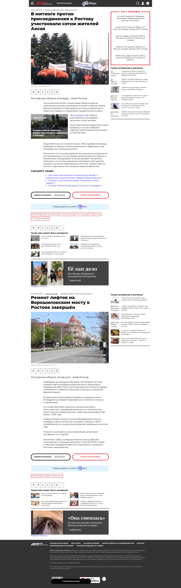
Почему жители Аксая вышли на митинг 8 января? (74, 185)
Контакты (140, 543)
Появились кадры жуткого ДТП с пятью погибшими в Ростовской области (130, 58)
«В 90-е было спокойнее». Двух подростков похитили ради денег (134, 299)
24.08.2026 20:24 (37, 294)
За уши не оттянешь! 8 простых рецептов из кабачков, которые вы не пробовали (135, 332)
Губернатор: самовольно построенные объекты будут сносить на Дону (91, 246)
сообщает (79, 115)
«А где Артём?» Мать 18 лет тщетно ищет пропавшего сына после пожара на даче (134, 97)
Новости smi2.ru (39, 286)
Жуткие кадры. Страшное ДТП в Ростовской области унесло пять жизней (130, 38)
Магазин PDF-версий (91, 543)
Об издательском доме (59, 543)
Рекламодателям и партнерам (62, 546)
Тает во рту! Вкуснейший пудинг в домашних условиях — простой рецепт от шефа (134, 340)
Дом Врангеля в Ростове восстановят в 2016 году (51, 245)
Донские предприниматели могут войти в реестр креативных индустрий (54, 503)
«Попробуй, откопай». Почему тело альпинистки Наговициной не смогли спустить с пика (134, 106)
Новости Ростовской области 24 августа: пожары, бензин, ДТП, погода (130, 28)
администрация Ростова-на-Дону (44, 365)
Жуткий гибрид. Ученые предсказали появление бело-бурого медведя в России (135, 324)
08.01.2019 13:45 (36, 10)
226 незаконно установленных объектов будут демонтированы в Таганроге (93, 238)
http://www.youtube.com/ (40, 86)
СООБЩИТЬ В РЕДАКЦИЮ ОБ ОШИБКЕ (89, 546)
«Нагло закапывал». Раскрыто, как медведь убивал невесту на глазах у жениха (135, 308)
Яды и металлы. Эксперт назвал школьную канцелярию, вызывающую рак (133, 316)
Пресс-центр (76, 543)
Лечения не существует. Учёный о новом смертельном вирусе (134, 88)
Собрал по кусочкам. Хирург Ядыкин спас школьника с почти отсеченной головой (135, 114)
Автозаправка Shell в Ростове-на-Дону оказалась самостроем (54, 253)
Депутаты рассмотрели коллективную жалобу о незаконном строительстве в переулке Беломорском (73, 176)
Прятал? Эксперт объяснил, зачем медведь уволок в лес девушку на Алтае (134, 81)
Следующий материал (71, 581)
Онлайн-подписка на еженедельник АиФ (118, 543)
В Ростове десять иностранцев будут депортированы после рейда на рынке (92, 495)
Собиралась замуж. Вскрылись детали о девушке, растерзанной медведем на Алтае (134, 73)
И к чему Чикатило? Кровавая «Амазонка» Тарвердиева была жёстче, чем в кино (130, 18)
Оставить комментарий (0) (90, 195)
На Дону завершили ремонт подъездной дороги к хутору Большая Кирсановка (91, 503)
